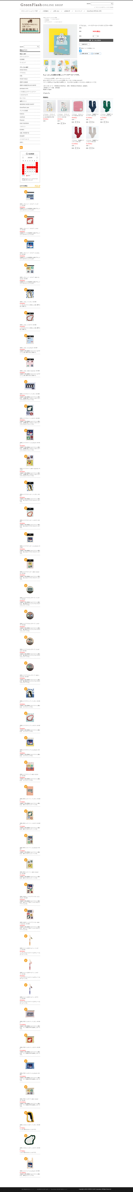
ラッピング (23, 62)
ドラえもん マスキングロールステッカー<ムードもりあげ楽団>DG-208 (49, 116)
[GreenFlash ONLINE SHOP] (42, 6)
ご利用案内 (45, 11)
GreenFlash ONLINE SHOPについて (59, 1189)
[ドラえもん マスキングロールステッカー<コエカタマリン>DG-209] (63, 106)
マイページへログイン (101, 7)
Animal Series (23, 69)
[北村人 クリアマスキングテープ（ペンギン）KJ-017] (30, 589)
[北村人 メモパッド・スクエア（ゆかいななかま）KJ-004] (30, 269)
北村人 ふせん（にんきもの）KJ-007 (28, 347)
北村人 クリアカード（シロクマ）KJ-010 (30, 418)
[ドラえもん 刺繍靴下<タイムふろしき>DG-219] (106, 106)
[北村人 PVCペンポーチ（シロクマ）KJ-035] (30, 1039)
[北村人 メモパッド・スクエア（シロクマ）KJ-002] (30, 220)
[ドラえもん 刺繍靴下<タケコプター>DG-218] (92, 106)
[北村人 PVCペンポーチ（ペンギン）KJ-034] (30, 1013)
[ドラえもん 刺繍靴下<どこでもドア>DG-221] (92, 132)
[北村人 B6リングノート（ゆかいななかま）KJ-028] (30, 864)
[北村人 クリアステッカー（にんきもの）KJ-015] (30, 538)
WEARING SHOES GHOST (27, 104)
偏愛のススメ (23, 101)
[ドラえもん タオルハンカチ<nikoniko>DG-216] (78, 106)
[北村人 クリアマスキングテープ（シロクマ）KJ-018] (30, 615)
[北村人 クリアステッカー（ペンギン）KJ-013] (30, 486)
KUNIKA (22, 129)
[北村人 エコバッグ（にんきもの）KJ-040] (30, 1163)
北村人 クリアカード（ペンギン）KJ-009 (30, 393)
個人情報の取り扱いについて (28, 1189)
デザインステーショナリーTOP (29, 11)
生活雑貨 (22, 59)
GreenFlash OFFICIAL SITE (94, 11)
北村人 (21, 142)
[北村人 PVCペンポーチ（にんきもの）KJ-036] (30, 1065)
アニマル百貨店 (24, 110)
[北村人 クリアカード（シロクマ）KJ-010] (30, 410)
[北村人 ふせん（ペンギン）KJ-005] (30, 293)
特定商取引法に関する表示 (42, 1189)
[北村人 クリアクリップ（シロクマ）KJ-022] (30, 717)
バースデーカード (24, 139)
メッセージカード (55, 19)
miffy (21, 76)
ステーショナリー (48, 21)
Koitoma (22, 114)
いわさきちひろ (24, 94)
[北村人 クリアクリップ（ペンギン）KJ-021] (30, 693)
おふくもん (23, 98)
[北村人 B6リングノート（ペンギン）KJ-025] (30, 790)
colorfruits (22, 117)
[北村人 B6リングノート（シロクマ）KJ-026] (30, 815)
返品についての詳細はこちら (88, 48)
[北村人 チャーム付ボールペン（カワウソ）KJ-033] (30, 989)
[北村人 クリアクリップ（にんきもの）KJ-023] (30, 742)
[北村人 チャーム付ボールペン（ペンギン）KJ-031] (30, 940)
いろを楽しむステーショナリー (28, 91)
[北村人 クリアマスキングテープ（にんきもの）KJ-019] (30, 641)
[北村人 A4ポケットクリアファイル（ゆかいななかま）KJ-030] (30, 914)
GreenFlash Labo (24, 107)
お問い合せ (56, 11)
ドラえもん (46, 19)
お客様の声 (67, 11)
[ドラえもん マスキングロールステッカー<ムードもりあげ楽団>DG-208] (49, 106)
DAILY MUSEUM (24, 123)
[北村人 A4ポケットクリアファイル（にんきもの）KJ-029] (30, 888)
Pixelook (22, 120)
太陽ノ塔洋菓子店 (24, 133)
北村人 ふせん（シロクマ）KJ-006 (28, 324)
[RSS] (21, 148)
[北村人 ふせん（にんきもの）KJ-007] (30, 339)
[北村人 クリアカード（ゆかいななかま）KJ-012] (30, 460)
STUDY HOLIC (24, 79)
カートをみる (110, 7)
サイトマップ (78, 11)
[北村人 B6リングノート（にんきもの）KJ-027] (30, 839)
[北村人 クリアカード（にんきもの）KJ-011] (30, 434)
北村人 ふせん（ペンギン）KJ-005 (28, 301)
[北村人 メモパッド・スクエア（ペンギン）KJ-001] (30, 196)
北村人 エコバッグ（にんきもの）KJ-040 (30, 1170)
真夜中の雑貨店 (24, 82)
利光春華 (22, 136)
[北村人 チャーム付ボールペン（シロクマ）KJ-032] (30, 964)
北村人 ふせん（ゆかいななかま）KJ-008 (30, 370)
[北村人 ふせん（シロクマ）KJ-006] (30, 317)
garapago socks (24, 88)
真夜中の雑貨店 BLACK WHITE (28, 85)
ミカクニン (23, 126)
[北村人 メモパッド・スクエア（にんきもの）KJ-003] (30, 245)
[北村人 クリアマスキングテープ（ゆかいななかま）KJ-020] (30, 667)
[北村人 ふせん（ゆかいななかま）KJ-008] (30, 363)
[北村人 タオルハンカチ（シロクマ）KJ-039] (30, 1140)
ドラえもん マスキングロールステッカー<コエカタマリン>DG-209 (63, 116)
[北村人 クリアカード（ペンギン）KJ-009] (30, 386)
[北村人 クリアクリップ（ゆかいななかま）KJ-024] (30, 766)
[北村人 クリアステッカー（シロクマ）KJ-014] (30, 512)
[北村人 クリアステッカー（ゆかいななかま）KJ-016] (30, 564)
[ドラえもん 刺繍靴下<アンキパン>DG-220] (78, 132)
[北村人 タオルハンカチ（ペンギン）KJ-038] (30, 1117)
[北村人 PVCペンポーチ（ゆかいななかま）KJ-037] (30, 1091)
